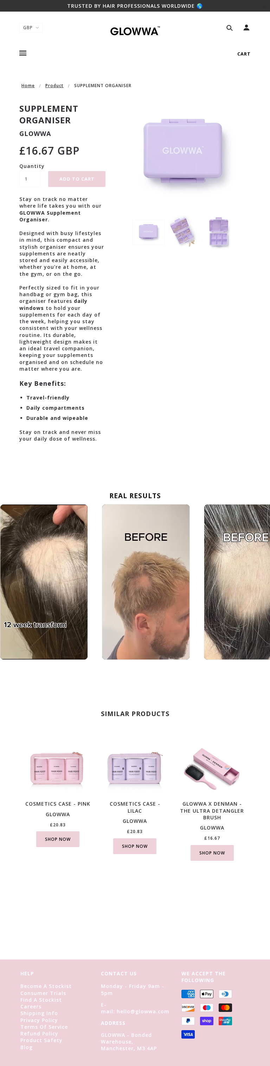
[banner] (135, 30)
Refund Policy (39, 1033)
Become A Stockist (46, 986)
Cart (244, 54)
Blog (26, 1047)
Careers (30, 1006)
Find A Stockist (41, 999)
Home (28, 86)
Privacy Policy (39, 1020)
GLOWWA (35, 133)
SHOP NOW (58, 839)
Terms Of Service (44, 1026)
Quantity (29, 166)
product (54, 86)
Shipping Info (39, 1013)
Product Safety (41, 1040)
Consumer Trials (43, 993)
